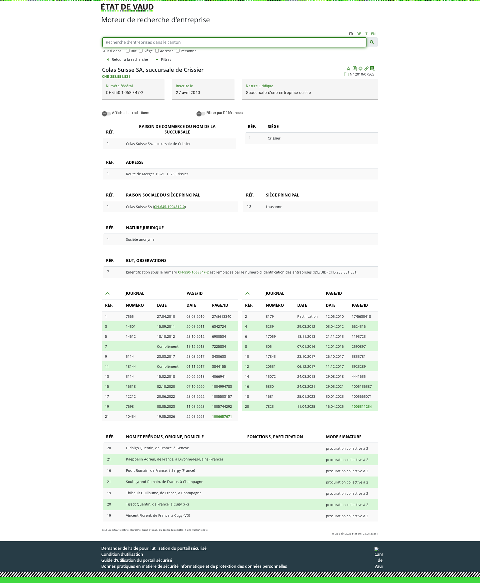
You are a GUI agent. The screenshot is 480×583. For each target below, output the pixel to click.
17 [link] (107, 396)
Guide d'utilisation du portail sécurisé (136, 560)
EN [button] (373, 33)
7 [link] (106, 346)
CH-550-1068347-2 (193, 272)
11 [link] (107, 366)
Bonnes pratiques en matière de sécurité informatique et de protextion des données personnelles (194, 566)
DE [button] (358, 33)
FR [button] (351, 33)
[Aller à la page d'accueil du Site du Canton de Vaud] (127, 7)
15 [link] (107, 386)
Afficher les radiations (130, 113)
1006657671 (222, 416)
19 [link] (107, 406)
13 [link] (107, 376)
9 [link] (106, 356)
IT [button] (366, 33)
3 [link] (106, 326)
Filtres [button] (166, 59)
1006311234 (362, 406)
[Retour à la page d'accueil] (378, 559)
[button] (372, 42)
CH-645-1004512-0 (169, 206)
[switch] (106, 114)
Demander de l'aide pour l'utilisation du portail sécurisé (153, 548)
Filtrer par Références (224, 113)
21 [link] (107, 416)
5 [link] (106, 336)
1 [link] (106, 316)
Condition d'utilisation (122, 554)
